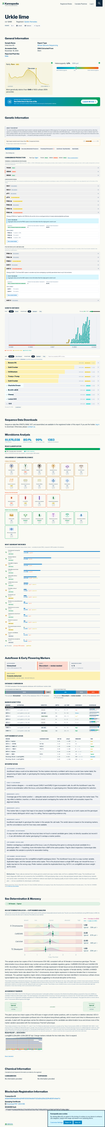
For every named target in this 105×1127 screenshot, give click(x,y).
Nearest (11, 356)
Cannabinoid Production (12, 148)
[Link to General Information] (98, 38)
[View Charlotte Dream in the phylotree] (98, 385)
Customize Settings (56, 1122)
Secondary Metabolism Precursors (29, 148)
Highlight (35, 311)
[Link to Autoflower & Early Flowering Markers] (98, 658)
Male (6, 56)
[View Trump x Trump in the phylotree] (98, 376)
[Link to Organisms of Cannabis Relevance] (34, 458)
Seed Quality (75, 148)
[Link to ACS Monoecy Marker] (24, 991)
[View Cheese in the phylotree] (98, 395)
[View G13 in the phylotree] (98, 404)
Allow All (77, 1122)
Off (29, 311)
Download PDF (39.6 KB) (15, 1104)
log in (97, 424)
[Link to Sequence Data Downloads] (98, 420)
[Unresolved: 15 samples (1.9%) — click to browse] (99, 692)
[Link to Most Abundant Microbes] (27, 545)
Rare (13, 64)
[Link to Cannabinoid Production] (27, 158)
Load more (18, 407)
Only (40, 311)
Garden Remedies (30, 22)
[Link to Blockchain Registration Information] (98, 1091)
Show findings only (10, 153)
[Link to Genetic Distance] (21, 308)
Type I (36, 157)
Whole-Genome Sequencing (47, 45)
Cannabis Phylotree (81, 4)
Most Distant (19, 356)
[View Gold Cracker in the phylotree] (98, 367)
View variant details (12, 241)
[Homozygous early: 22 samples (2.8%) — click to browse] (54, 692)
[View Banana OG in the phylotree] (98, 363)
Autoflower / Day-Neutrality (63, 148)
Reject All (68, 1122)
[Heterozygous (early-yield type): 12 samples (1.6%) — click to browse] (43, 692)
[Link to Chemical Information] (98, 1069)
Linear (11, 311)
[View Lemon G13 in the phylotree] (98, 399)
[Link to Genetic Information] (98, 118)
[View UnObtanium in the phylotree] (98, 372)
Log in (92, 4)
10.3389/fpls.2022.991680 (12, 886)
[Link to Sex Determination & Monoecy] (98, 899)
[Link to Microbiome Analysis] (98, 435)
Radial (16, 311)
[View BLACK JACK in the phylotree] (98, 390)
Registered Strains (66, 4)
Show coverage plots (72, 157)
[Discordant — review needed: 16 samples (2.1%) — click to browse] (44, 692)
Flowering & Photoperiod (47, 148)
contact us (31, 427)
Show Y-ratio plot (9, 1056)
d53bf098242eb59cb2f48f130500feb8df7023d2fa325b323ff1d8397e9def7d (32, 1099)
